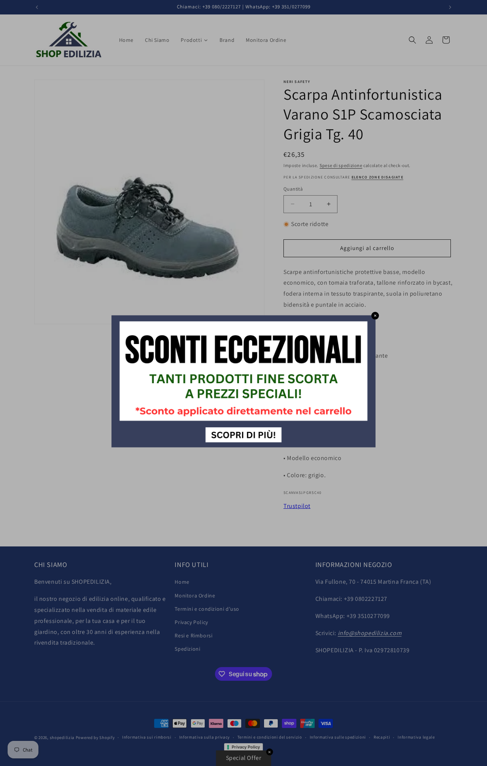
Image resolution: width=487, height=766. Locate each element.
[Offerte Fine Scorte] (243, 445)
